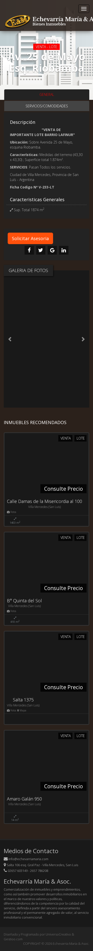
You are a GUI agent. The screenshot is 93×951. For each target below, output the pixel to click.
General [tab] (46, 94)
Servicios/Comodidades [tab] (47, 106)
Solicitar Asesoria (30, 238)
